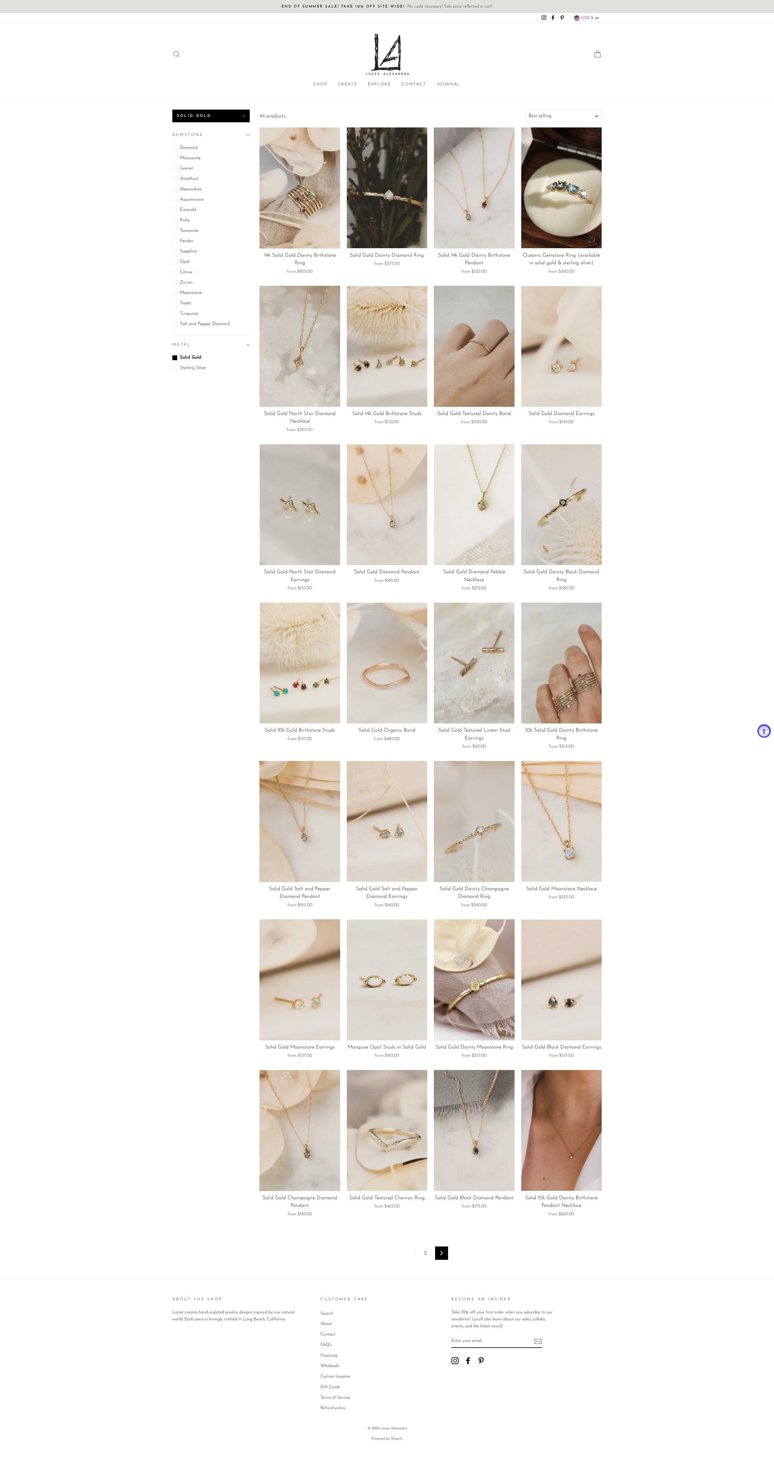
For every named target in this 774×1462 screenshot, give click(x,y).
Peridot (186, 241)
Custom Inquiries (335, 1376)
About (326, 1324)
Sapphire (188, 251)
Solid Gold (194, 116)
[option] (387, 6)
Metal (181, 345)
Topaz (185, 303)
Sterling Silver (193, 368)
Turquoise (189, 313)
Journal (449, 84)
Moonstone (191, 293)
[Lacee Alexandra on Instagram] (455, 1360)
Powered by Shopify (387, 1439)
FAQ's (326, 1345)
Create (348, 84)
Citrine (186, 272)
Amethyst (189, 178)
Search (326, 1313)
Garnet (186, 168)
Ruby (185, 220)
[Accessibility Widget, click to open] (764, 731)
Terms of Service (335, 1397)
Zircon (186, 282)
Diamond (188, 148)
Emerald (188, 210)
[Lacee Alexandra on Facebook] (468, 1360)
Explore (379, 84)
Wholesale (329, 1366)
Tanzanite (189, 231)
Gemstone (187, 135)
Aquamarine (191, 199)
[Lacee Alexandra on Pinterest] (481, 1360)
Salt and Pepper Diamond (205, 324)
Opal (185, 261)
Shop (320, 84)
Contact (414, 84)
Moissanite (190, 158)
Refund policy (332, 1408)
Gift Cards (330, 1387)
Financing (328, 1355)
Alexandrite (190, 189)
